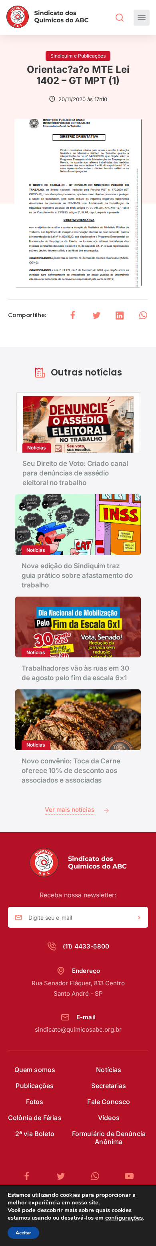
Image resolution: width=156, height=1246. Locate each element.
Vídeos (109, 1118)
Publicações (35, 1086)
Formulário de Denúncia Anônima (109, 1138)
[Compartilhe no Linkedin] (119, 315)
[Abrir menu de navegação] (142, 18)
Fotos (34, 1102)
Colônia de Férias (35, 1118)
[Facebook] (30, 1176)
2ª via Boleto (34, 1134)
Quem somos (35, 1070)
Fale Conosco (108, 1102)
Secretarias (108, 1086)
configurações (124, 1217)
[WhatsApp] (98, 1176)
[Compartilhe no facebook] (73, 315)
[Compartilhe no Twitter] (96, 315)
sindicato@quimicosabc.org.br (78, 1029)
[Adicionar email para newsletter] (139, 917)
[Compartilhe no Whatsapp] (143, 315)
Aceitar (23, 1233)
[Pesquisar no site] (120, 18)
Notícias (108, 1070)
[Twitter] (64, 1176)
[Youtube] (129, 1176)
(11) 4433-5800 (86, 946)
